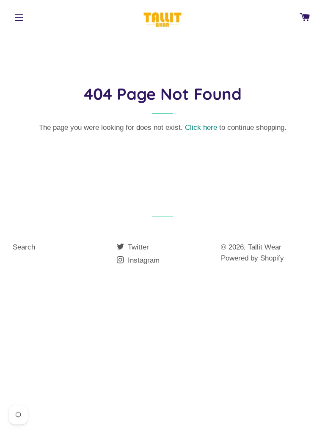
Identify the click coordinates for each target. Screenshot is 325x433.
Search (24, 247)
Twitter (137, 247)
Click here (201, 127)
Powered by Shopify (252, 258)
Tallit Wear (264, 247)
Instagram (143, 260)
